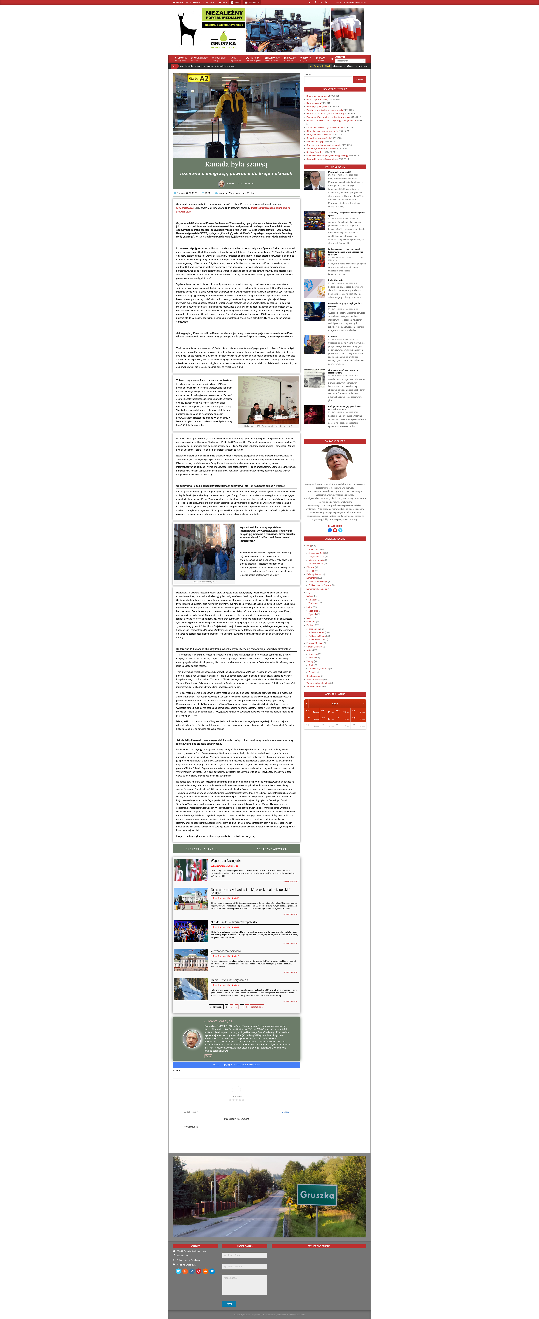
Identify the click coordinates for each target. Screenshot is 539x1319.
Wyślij (229, 1304)
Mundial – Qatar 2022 (319, 668)
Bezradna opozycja (315, 141)
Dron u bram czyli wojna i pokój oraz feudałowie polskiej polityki (250, 891)
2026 (335, 704)
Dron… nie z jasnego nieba (229, 980)
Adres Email (227, 1262)
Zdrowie (312, 672)
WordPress (300, 1314)
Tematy (309, 661)
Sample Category (314, 647)
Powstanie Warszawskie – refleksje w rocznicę (328, 117)
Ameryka (313, 654)
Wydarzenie (314, 603)
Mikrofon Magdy (316, 560)
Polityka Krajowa (316, 632)
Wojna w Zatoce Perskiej (318, 683)
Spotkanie (313, 611)
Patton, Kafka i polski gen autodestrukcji (325, 113)
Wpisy (208, 1056)
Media (309, 618)
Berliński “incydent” (315, 152)
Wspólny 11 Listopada (226, 860)
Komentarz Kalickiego (316, 589)
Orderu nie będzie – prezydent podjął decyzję (327, 155)
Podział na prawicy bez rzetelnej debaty (324, 110)
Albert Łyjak (314, 549)
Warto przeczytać (237, 193)
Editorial (310, 567)
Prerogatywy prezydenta (317, 106)
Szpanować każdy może (317, 96)
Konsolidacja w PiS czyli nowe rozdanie (324, 127)
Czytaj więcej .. (291, 882)
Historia (310, 571)
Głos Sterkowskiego (318, 581)
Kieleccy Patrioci (314, 574)
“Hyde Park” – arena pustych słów (235, 922)
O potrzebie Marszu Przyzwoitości (322, 159)
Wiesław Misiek (316, 563)
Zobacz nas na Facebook (188, 1260)
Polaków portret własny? (317, 99)
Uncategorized (313, 676)
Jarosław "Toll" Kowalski (344, 258)
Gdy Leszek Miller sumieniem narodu (323, 145)
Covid (311, 665)
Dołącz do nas (335, 526)
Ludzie (309, 607)
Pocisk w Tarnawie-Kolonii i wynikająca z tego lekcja (331, 120)
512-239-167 (182, 1255)
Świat (309, 650)
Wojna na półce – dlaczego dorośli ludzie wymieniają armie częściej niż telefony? (345, 252)
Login (286, 1112)
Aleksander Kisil (316, 553)
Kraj (308, 592)
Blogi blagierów (313, 103)
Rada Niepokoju (335, 280)
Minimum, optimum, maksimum (321, 148)
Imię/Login (226, 1251)
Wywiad (250, 193)
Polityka (310, 625)
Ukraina (312, 657)
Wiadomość (226, 1274)
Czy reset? (333, 336)
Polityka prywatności (242, 1314)
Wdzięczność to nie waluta (318, 134)
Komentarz (311, 578)
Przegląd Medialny (314, 643)
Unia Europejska (316, 639)
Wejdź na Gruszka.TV (186, 1265)
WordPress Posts (314, 686)
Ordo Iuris (311, 621)
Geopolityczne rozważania (318, 138)
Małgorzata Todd (316, 556)
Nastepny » (257, 1006)
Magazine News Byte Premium (274, 1314)
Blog (308, 545)
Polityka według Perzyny (320, 585)
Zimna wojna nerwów (226, 951)
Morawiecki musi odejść (339, 172)
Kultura (309, 596)
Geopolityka (314, 629)
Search (307, 74)
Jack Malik (337, 175)
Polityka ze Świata (317, 636)
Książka (312, 600)
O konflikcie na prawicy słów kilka (322, 131)
